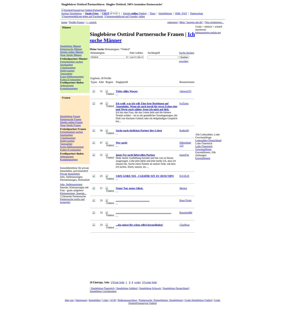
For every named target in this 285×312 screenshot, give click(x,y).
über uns (69, 300)
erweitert (183, 61)
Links (105, 300)
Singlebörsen (165, 13)
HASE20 (184, 176)
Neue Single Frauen (70, 125)
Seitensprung (67, 85)
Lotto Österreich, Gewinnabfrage (204, 148)
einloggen (172, 22)
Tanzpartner (66, 73)
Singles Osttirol (134, 13)
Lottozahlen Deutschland (208, 140)
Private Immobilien (70, 173)
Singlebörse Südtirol (126, 288)
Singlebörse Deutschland (176, 288)
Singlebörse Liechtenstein (103, 291)
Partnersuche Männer (71, 49)
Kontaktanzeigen (69, 88)
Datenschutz (196, 13)
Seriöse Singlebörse (71, 13)
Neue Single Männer (71, 55)
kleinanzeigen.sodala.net (208, 32)
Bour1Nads (185, 200)
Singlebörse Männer (70, 46)
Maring (183, 188)
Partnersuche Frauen (70, 119)
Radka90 (184, 130)
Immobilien (95, 300)
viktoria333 (185, 91)
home (64, 22)
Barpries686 (185, 212)
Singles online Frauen (71, 122)
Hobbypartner (67, 70)
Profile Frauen (76, 22)
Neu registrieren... (214, 22)
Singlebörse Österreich (102, 288)
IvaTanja (184, 103)
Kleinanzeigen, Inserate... (73, 193)
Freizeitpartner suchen (71, 61)
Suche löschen (186, 52)
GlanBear (184, 224)
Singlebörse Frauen (70, 116)
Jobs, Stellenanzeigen (71, 184)
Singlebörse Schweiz (150, 288)
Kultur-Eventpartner (70, 79)
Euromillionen (202, 158)
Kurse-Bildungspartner (72, 76)
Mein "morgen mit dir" (191, 22)
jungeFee (184, 155)
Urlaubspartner (68, 67)
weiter (137, 282)
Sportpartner (66, 64)
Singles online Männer (71, 52)
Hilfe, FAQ (181, 13)
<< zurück (91, 22)
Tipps (152, 13)
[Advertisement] (73, 37)
